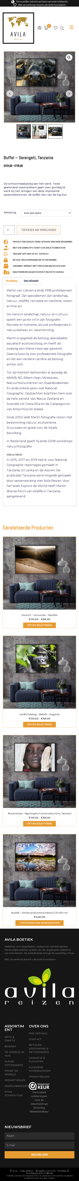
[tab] (12, 280)
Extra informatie (31, 280)
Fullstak (48, 1173)
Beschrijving (11, 280)
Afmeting (10, 212)
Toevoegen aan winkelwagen (39, 922)
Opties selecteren (39, 625)
